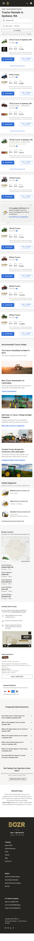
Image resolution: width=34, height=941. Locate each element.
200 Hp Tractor (14, 257)
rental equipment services (19, 612)
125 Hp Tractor (14, 178)
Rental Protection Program (13, 883)
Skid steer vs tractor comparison (13, 426)
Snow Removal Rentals (11, 880)
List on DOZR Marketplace (12, 905)
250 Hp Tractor (14, 286)
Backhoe (19, 490)
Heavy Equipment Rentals (14, 9)
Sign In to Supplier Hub (11, 902)
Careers (7, 855)
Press (6, 852)
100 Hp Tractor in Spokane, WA (21, 140)
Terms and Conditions (11, 921)
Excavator (20, 512)
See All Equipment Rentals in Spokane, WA (13, 521)
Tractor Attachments (9, 391)
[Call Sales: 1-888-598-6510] (28, 3)
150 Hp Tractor (14, 228)
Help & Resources (10, 848)
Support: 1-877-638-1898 (17, 835)
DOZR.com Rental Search (12, 877)
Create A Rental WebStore (12, 908)
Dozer (19, 501)
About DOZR (8, 845)
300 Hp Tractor (14, 315)
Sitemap (7, 923)
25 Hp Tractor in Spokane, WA (20, 40)
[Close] (30, 205)
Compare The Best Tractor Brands (13, 460)
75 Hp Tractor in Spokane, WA (20, 104)
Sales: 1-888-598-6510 (17, 833)
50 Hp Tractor (14, 75)
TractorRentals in (7, 566)
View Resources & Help (18, 779)
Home (3, 9)
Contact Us (8, 861)
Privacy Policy (22, 921)
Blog (6, 858)
